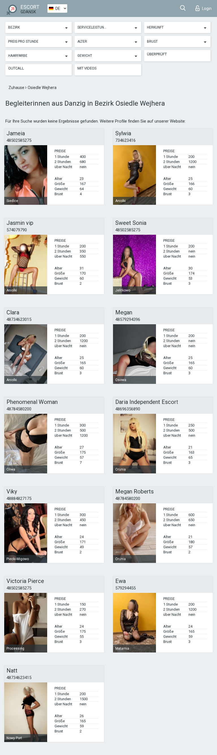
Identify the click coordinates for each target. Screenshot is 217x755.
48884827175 (18, 498)
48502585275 (18, 140)
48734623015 (18, 319)
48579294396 (127, 319)
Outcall (16, 68)
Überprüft (157, 54)
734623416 (125, 140)
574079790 (16, 229)
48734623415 (18, 677)
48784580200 (18, 409)
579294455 (125, 588)
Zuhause (16, 87)
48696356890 (127, 409)
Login (207, 8)
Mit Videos (87, 68)
